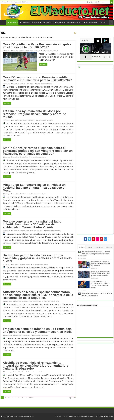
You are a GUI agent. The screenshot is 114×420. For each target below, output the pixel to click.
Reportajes (59, 22)
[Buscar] (111, 2)
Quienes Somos (6, 2)
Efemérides (25, 301)
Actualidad (12, 22)
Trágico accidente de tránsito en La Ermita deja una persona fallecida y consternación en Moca (37, 330)
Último (31, 398)
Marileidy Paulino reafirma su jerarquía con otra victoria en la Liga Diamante (100, 264)
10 (22, 398)
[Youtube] (96, 2)
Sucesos (25, 194)
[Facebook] (87, 2)
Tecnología (25, 22)
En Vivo (103, 22)
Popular (89, 247)
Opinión (37, 22)
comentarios (99, 247)
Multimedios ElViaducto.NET (89, 416)
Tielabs (110, 416)
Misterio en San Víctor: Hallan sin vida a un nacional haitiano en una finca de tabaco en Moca (34, 187)
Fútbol (27, 50)
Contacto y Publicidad (20, 2)
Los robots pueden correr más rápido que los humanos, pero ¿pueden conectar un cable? (100, 273)
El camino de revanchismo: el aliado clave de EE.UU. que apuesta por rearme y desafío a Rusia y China (94, 254)
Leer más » (43, 64)
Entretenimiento (91, 22)
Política (25, 157)
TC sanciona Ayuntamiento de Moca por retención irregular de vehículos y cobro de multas (34, 114)
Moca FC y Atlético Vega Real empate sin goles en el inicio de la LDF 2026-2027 (37, 46)
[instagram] (98, 2)
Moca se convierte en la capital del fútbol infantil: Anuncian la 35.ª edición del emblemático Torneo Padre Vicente (32, 224)
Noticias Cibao (38, 230)
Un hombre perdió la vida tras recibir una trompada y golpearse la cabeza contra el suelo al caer (37, 258)
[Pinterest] (92, 2)
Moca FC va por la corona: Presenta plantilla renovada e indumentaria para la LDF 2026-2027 (37, 79)
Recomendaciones (74, 22)
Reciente (81, 247)
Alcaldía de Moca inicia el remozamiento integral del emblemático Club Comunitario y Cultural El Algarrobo (35, 365)
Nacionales (37, 50)
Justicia (22, 120)
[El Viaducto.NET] (57, 12)
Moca (31, 50)
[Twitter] (90, 2)
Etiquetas (109, 247)
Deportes (48, 22)
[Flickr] (94, 2)
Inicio (3, 22)
